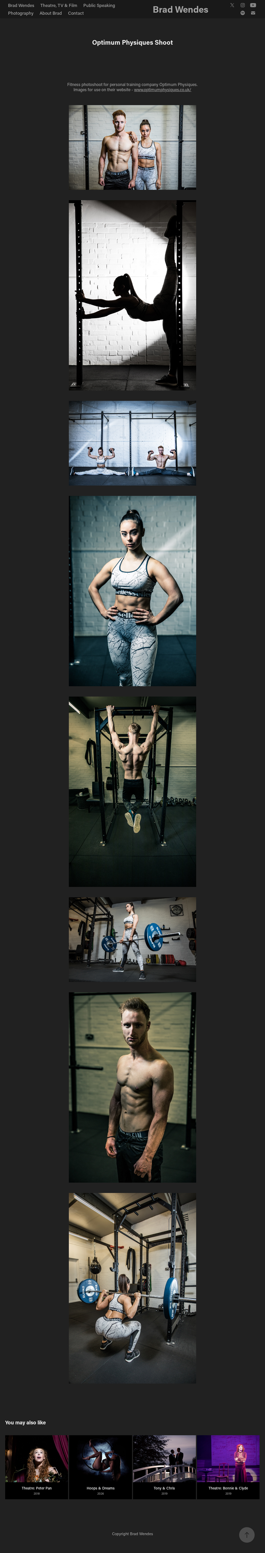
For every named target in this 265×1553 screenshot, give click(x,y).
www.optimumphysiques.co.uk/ (162, 89)
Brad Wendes (21, 5)
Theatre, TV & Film (58, 5)
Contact (76, 13)
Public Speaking (99, 5)
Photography (20, 13)
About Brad (51, 13)
